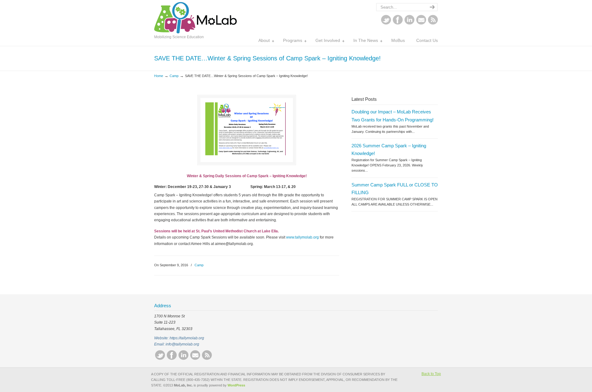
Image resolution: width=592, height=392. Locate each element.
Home (158, 76)
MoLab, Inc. (195, 18)
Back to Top (431, 374)
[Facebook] (398, 23)
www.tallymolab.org (303, 237)
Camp (174, 76)
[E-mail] (421, 23)
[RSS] (433, 23)
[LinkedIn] (409, 23)
